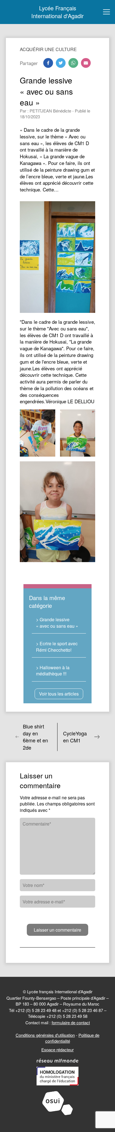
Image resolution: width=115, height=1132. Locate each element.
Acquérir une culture (48, 49)
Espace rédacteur (57, 1049)
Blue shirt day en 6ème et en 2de (35, 737)
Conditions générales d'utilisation (45, 1035)
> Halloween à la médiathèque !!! (53, 670)
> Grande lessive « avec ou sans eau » (57, 622)
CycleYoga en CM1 (75, 737)
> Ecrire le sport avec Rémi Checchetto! (57, 646)
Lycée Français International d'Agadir (57, 12)
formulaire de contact (71, 1022)
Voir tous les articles (59, 693)
